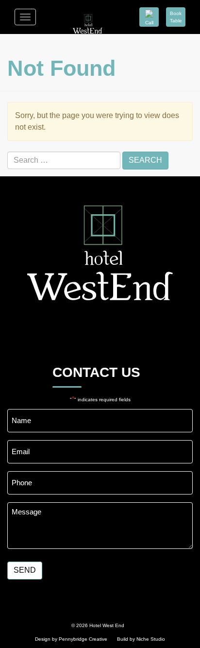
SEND (25, 570)
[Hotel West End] (88, 17)
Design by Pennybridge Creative (71, 639)
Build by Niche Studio (141, 639)
